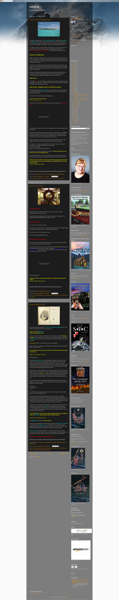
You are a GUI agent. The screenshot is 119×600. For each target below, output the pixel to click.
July (75, 109)
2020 (74, 73)
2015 (74, 82)
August (75, 107)
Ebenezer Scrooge (38, 449)
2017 (74, 79)
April (75, 114)
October (76, 103)
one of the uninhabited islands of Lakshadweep (53, 174)
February (76, 118)
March (75, 116)
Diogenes (35, 178)
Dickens (31, 449)
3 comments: (47, 293)
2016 (74, 80)
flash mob (35, 295)
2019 (74, 75)
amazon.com (85, 190)
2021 (74, 71)
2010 (74, 91)
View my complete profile (76, 36)
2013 (74, 86)
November (76, 102)
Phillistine (44, 449)
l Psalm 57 (54, 295)
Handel (47, 295)
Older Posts (64, 453)
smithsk (34, 6)
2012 (74, 88)
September (76, 105)
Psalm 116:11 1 (61, 178)
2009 (74, 122)
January (76, 120)
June (75, 111)
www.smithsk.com (75, 41)
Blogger (67, 597)
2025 (74, 64)
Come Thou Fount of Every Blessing (58, 448)
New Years (55, 178)
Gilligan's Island (41, 178)
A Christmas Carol (37, 448)
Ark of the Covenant (45, 448)
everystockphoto (39, 291)
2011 (74, 90)
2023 (74, 68)
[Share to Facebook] (56, 176)
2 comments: (47, 176)
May (75, 113)
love (58, 295)
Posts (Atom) (38, 456)
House (46, 178)
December (76, 93)
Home (49, 453)
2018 (74, 77)
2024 (74, 66)
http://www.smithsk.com (35, 593)
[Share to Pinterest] (57, 176)
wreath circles (46, 291)
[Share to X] (54, 176)
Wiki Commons (38, 174)
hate (51, 295)
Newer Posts (33, 453)
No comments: (47, 446)
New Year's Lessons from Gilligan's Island (40, 19)
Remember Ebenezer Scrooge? (37, 304)
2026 (74, 62)
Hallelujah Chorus (42, 295)
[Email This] (52, 176)
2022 (74, 70)
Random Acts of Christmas (36, 186)
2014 (74, 84)
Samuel (48, 449)
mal (60, 295)
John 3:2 (50, 178)
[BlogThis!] (53, 176)
